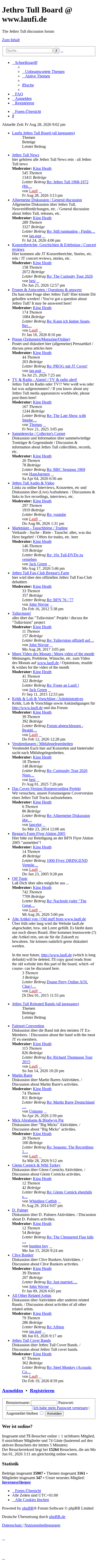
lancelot (35, 824)
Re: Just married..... (62, 1282)
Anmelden (12, 1390)
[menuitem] (43, 71)
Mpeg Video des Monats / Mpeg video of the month (53, 654)
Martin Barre (22, 1075)
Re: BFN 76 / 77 (60, 600)
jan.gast (35, 236)
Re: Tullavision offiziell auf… (70, 640)
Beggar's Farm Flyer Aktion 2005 (38, 833)
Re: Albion (55, 1327)
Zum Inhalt (11, 40)
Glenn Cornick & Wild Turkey (36, 1165)
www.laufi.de (48, 663)
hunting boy (38, 1246)
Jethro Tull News (25, 155)
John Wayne (39, 604)
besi (32, 281)
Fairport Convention (28, 1026)
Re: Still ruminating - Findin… (71, 231)
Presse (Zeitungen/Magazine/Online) (41, 339)
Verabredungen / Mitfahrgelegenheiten (42, 744)
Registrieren (42, 1390)
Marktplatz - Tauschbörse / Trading (40, 528)
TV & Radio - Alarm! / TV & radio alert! (44, 380)
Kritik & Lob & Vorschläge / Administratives (47, 699)
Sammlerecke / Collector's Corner (38, 433)
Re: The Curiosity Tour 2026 (70, 276)
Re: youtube (56, 514)
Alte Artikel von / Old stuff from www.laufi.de (49, 919)
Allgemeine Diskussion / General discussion (47, 200)
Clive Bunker (22, 1255)
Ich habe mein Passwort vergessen (60, 1408)
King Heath (42, 168)
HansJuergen (39, 474)
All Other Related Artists (31, 1295)
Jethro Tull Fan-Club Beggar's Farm (40, 573)
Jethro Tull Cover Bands (31, 1340)
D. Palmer (20, 1210)
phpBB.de (57, 1517)
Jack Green (38, 564)
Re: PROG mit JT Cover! (67, 366)
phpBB (28, 1508)
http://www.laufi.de (27, 708)
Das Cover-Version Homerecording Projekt (46, 788)
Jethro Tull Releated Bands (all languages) (45, 1004)
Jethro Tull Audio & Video (33, 483)
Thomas (35, 424)
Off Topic (20, 878)
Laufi (33, 191)
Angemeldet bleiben (22, 1413)
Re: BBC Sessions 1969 (66, 469)
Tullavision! (21, 613)
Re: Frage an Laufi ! (63, 685)
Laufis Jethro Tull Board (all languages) (43, 133)
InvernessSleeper (16, 1482)
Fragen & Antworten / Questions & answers (47, 290)
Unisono (36, 1111)
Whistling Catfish (43, 1201)
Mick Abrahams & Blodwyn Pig (38, 1120)
